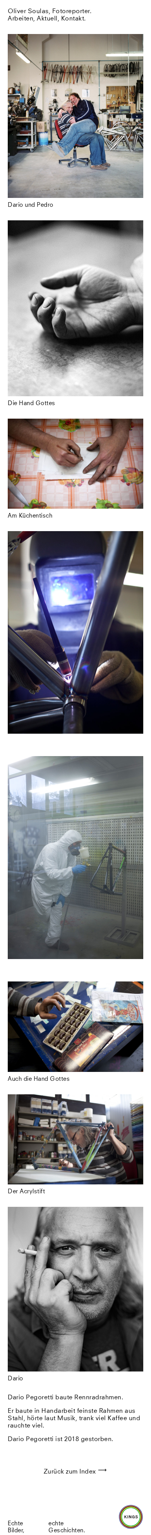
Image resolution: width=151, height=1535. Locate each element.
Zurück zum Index (71, 1472)
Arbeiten (20, 18)
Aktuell (47, 18)
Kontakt (72, 18)
